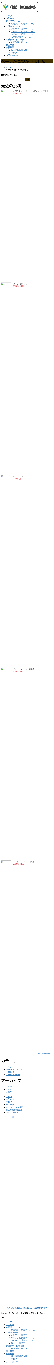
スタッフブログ (13, 1075)
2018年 (9, 1089)
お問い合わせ (12, 1361)
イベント (10, 1067)
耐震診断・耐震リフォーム (23, 24)
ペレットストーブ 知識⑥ (23, 669)
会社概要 (10, 1354)
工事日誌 (10, 1072)
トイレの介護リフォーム (22, 34)
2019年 (9, 1087)
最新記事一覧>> (45, 1053)
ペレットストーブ (14, 1069)
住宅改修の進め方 (19, 42)
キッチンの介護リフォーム (23, 32)
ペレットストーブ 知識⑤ (23, 862)
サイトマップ (12, 1112)
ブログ (14, 53)
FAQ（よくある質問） (16, 1107)
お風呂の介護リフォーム (22, 29)
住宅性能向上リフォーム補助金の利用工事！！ (31, 91)
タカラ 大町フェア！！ (23, 284)
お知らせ (10, 1099)
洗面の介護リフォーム (21, 37)
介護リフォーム (13, 1332)
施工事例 (10, 1104)
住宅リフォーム (13, 1327)
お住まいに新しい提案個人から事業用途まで (27, 1307)
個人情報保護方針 (19, 50)
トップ (9, 1097)
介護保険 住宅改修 (15, 1346)
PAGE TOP (50, 1321)
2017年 (9, 1092)
